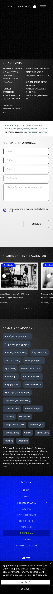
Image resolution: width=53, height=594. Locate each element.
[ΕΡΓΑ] (46, 496)
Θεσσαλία (23, 440)
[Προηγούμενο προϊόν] (4, 276)
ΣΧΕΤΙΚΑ (26, 509)
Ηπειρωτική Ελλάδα (30, 368)
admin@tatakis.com (12, 95)
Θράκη (27, 432)
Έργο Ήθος (10, 368)
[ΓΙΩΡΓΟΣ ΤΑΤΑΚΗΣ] (46, 503)
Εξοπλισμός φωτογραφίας (17, 392)
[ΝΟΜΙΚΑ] (46, 539)
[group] (26, 282)
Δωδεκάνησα (10, 376)
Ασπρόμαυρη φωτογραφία (17, 336)
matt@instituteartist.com (37, 75)
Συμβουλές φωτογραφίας (16, 344)
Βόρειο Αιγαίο (36, 424)
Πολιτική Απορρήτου (37, 574)
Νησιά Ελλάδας (12, 360)
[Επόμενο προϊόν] (49, 276)
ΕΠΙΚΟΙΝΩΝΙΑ (26, 533)
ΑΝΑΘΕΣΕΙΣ (26, 527)
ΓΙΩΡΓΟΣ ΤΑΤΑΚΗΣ (16, 6)
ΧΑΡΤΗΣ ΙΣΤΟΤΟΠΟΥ (26, 545)
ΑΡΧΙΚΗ (26, 490)
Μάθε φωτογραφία (34, 360)
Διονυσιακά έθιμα (33, 384)
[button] (33, 6)
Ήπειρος (8, 440)
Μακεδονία (24, 416)
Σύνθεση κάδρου (33, 408)
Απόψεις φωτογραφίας (15, 352)
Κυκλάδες (9, 416)
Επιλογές (26, 588)
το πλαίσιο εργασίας (14, 132)
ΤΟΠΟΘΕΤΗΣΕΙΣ (26, 521)
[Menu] (43, 6)
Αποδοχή (25, 582)
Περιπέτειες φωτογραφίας (17, 400)
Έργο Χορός (42, 432)
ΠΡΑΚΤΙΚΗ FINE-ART (26, 515)
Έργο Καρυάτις (39, 352)
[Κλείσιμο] (48, 565)
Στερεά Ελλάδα (11, 408)
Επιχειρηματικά (11, 384)
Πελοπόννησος (11, 432)
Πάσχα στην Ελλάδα (14, 424)
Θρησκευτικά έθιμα (32, 376)
